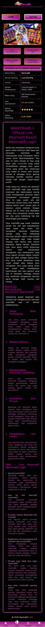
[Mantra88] (22, 5)
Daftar (17, 626)
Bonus (6, 625)
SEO (31, 617)
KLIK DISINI (26, 116)
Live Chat (39, 625)
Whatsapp (28, 625)
